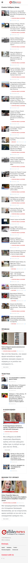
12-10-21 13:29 (14, 258)
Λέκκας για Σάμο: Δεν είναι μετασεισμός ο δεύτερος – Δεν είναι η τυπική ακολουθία (17, 210)
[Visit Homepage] (15, 2)
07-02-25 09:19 (14, 107)
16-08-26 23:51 (14, 470)
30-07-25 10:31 (14, 20)
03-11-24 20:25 (14, 134)
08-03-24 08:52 (14, 154)
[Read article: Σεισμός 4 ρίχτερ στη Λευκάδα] (5, 221)
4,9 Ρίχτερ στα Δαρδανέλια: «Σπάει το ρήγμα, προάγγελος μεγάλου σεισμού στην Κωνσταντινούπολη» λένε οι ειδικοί (17, 161)
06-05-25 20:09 (14, 49)
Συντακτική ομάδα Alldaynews (18, 18)
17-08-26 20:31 (21, 351)
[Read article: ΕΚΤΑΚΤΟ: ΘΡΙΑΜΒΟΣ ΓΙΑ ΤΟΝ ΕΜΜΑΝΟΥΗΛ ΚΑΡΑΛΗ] (6, 467)
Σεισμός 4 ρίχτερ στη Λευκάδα (17, 219)
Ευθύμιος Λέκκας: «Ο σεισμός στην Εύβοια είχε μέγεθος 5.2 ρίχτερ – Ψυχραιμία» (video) (17, 199)
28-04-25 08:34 (14, 65)
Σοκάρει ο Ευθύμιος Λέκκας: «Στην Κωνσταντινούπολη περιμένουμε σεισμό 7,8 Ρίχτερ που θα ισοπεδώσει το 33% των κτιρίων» (18, 41)
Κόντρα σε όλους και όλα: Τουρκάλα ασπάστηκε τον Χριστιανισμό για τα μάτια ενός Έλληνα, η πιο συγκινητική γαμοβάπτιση (17, 456)
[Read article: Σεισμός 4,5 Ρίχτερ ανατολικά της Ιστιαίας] (5, 140)
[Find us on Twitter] (3, 558)
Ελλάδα (5, 343)
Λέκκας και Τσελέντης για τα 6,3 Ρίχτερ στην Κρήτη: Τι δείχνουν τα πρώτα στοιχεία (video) (18, 252)
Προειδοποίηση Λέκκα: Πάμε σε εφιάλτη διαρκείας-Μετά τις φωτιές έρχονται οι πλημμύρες (18, 286)
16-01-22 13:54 (14, 234)
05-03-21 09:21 (14, 313)
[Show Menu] (2, 2)
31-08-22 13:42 (14, 216)
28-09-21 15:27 (14, 281)
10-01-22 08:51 (14, 247)
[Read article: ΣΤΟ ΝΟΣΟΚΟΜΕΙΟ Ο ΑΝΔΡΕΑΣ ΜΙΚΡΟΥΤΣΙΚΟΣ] (5, 379)
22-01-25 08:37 (14, 123)
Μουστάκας (13, 290)
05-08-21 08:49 (20, 290)
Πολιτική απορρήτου (6, 549)
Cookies (15, 547)
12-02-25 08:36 (14, 93)
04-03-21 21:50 (20, 323)
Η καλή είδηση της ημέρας (11, 422)
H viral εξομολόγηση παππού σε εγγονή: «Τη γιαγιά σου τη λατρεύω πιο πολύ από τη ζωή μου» (13, 427)
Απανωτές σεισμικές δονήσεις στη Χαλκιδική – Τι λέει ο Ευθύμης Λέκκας (17, 128)
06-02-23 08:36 (14, 194)
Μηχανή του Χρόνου (8, 491)
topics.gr (8, 540)
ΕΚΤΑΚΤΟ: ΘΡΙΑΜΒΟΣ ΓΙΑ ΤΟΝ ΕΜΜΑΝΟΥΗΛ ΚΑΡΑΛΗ (17, 467)
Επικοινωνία (15, 549)
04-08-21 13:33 (20, 300)
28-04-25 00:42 (14, 79)
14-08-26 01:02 (21, 502)
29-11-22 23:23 (14, 205)
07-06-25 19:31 (14, 34)
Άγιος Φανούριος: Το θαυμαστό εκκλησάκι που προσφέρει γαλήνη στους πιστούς (17, 386)
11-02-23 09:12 (14, 181)
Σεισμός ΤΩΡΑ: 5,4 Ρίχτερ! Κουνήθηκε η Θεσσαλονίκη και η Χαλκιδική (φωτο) (18, 228)
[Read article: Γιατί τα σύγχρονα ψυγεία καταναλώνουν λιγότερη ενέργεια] (14, 338)
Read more (6, 367)
